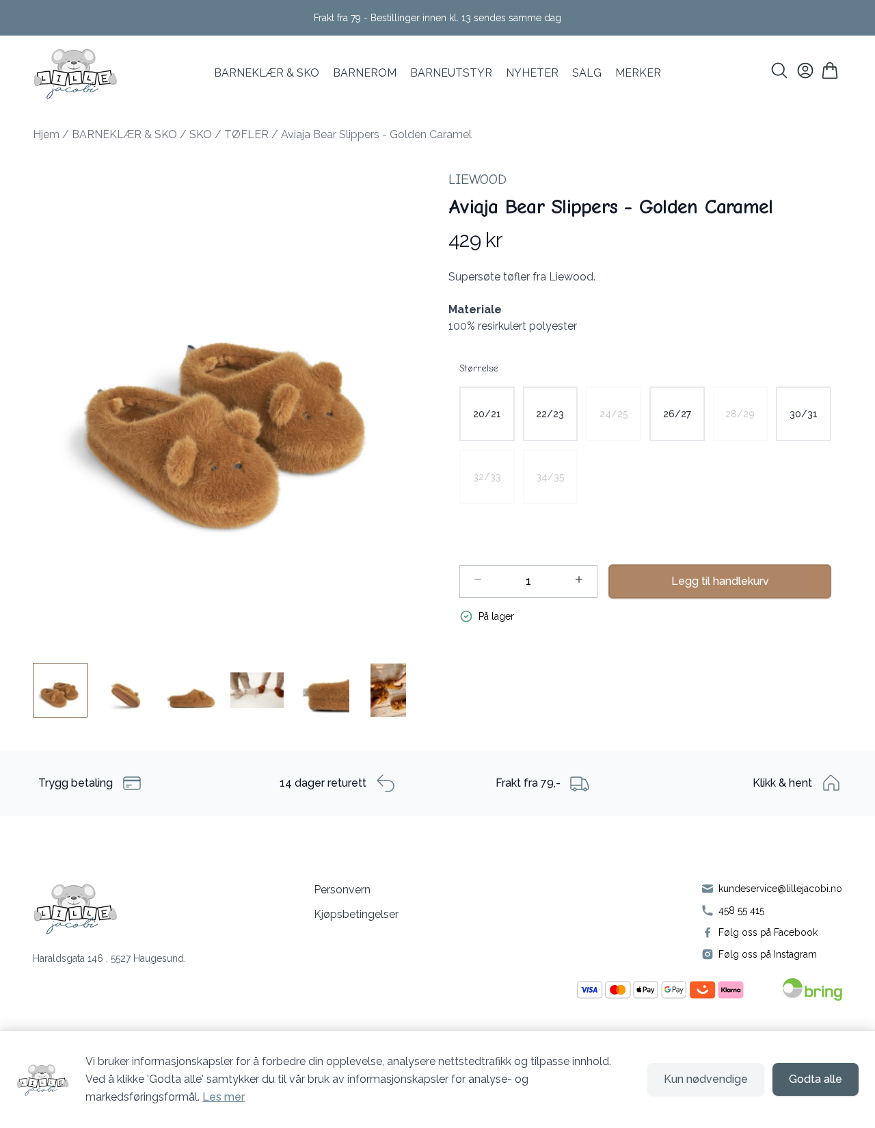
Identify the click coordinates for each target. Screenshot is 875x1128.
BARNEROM (364, 72)
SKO (200, 134)
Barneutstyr (451, 72)
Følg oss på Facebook (768, 932)
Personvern (342, 889)
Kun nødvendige (706, 1079)
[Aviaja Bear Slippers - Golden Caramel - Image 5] (322, 690)
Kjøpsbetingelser (356, 914)
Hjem (46, 134)
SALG (587, 72)
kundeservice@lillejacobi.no (780, 888)
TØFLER (246, 134)
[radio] (487, 413)
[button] (230, 400)
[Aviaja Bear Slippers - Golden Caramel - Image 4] (257, 690)
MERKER (638, 72)
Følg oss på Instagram (767, 954)
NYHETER (532, 72)
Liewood (477, 179)
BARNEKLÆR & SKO (266, 72)
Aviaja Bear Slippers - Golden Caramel (376, 134)
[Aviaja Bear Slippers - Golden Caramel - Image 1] (60, 690)
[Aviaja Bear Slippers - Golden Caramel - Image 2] (125, 690)
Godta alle (815, 1079)
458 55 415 (741, 910)
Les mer (223, 1096)
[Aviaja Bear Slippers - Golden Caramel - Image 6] (388, 690)
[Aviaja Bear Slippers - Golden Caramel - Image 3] (191, 690)
